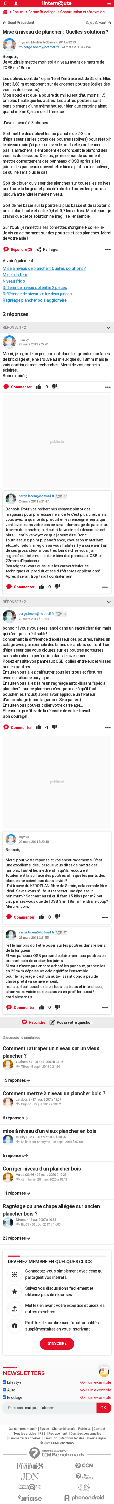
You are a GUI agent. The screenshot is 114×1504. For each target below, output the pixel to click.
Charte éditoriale (63, 1429)
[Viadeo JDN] (84, 1487)
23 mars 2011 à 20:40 (34, 842)
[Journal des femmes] (30, 1466)
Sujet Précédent (21, 22)
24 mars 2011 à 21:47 (76, 47)
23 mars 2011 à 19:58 (33, 619)
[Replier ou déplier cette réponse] (108, 327)
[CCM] (84, 1466)
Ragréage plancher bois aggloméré (34, 300)
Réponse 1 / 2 (14, 327)
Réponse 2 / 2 (14, 602)
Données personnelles (86, 1433)
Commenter (21, 387)
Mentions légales (72, 1438)
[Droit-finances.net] (84, 1476)
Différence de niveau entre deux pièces (37, 293)
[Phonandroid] (84, 1497)
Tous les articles (25, 1433)
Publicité (84, 1429)
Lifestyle (13, 1382)
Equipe (44, 1429)
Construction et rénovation (82, 12)
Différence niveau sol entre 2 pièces (35, 287)
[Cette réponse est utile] (38, 387)
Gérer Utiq (50, 1438)
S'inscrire (57, 1343)
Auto (10, 1390)
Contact (100, 1429)
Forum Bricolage (41, 12)
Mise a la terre (15, 274)
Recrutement (58, 1433)
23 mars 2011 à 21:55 (34, 938)
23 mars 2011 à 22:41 (33, 344)
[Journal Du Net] (30, 1476)
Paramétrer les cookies (24, 1438)
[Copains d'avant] (30, 1487)
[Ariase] (30, 1498)
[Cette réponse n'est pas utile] (54, 387)
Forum (17, 12)
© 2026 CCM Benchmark (57, 1443)
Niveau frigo (14, 281)
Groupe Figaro (96, 1438)
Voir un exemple (96, 1382)
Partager (51, 249)
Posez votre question (74, 1022)
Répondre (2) (21, 249)
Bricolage (14, 1397)
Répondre (36, 1022)
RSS (43, 1433)
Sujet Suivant (96, 22)
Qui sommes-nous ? (23, 1429)
